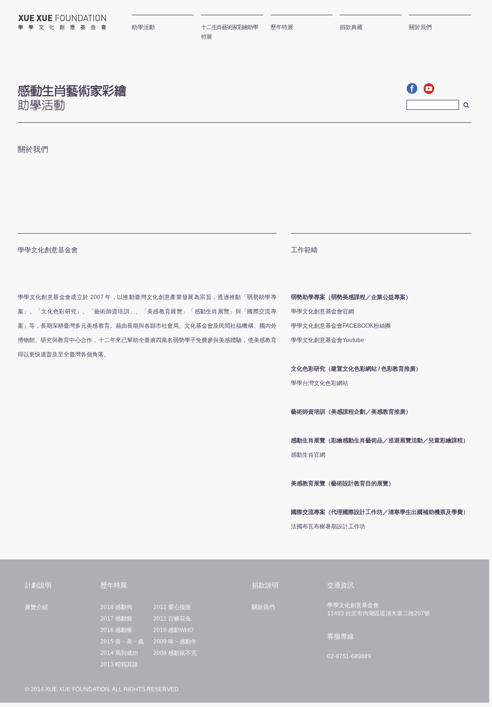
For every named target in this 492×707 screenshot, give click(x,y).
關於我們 (420, 27)
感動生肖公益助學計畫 (72, 94)
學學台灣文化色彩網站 (319, 383)
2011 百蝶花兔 (172, 618)
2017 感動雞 (116, 618)
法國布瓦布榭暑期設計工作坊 (328, 526)
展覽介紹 (36, 607)
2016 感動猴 (116, 630)
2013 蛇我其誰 (119, 664)
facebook (413, 88)
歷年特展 (113, 585)
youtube (430, 88)
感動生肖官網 (308, 454)
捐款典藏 (351, 27)
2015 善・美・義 (122, 641)
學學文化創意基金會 (58, 22)
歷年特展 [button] (281, 27)
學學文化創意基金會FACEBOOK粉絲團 (341, 325)
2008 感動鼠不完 (175, 653)
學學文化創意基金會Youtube (327, 340)
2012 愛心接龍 (172, 607)
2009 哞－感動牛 (175, 641)
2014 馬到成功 (119, 653)
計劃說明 (38, 585)
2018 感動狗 (116, 607)
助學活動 (143, 27)
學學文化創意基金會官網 (322, 311)
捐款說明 (265, 585)
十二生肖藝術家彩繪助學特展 (229, 32)
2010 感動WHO (173, 630)
